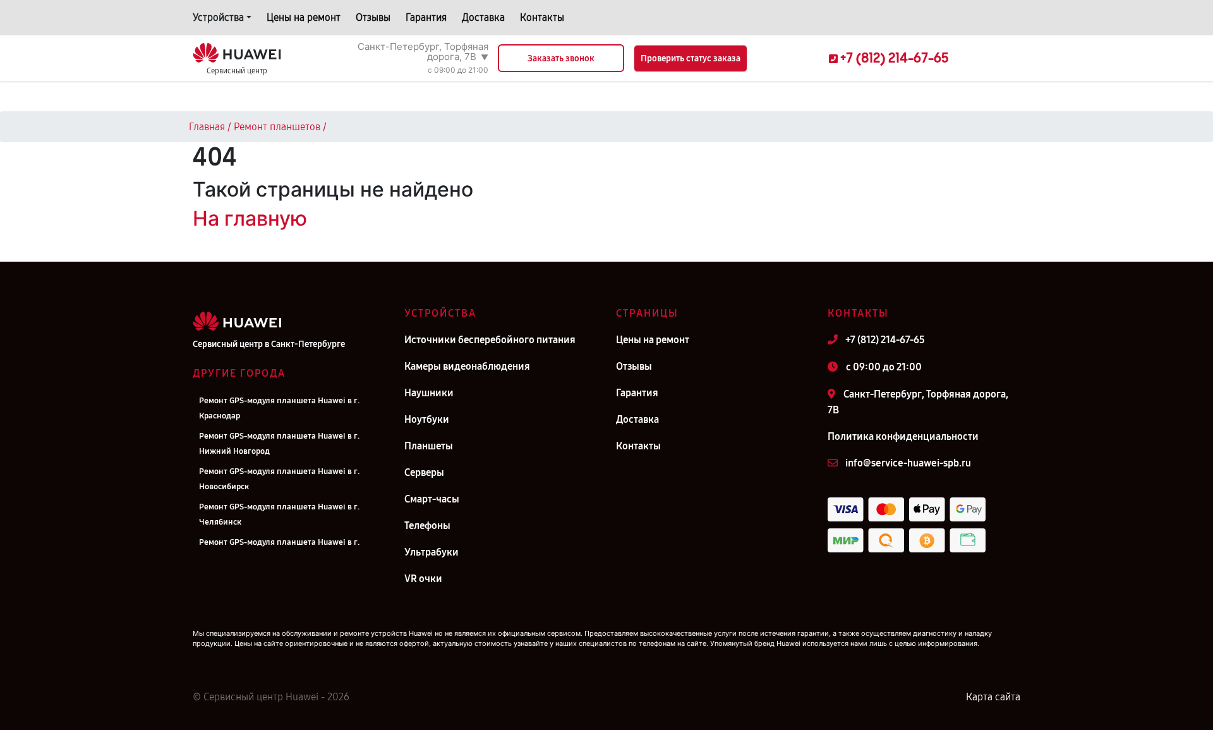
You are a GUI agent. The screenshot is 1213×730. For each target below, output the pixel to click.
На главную (250, 218)
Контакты (542, 17)
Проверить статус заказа (690, 58)
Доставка (483, 17)
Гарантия (426, 17)
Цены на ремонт (304, 17)
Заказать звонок (561, 58)
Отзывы (373, 17)
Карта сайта (993, 697)
